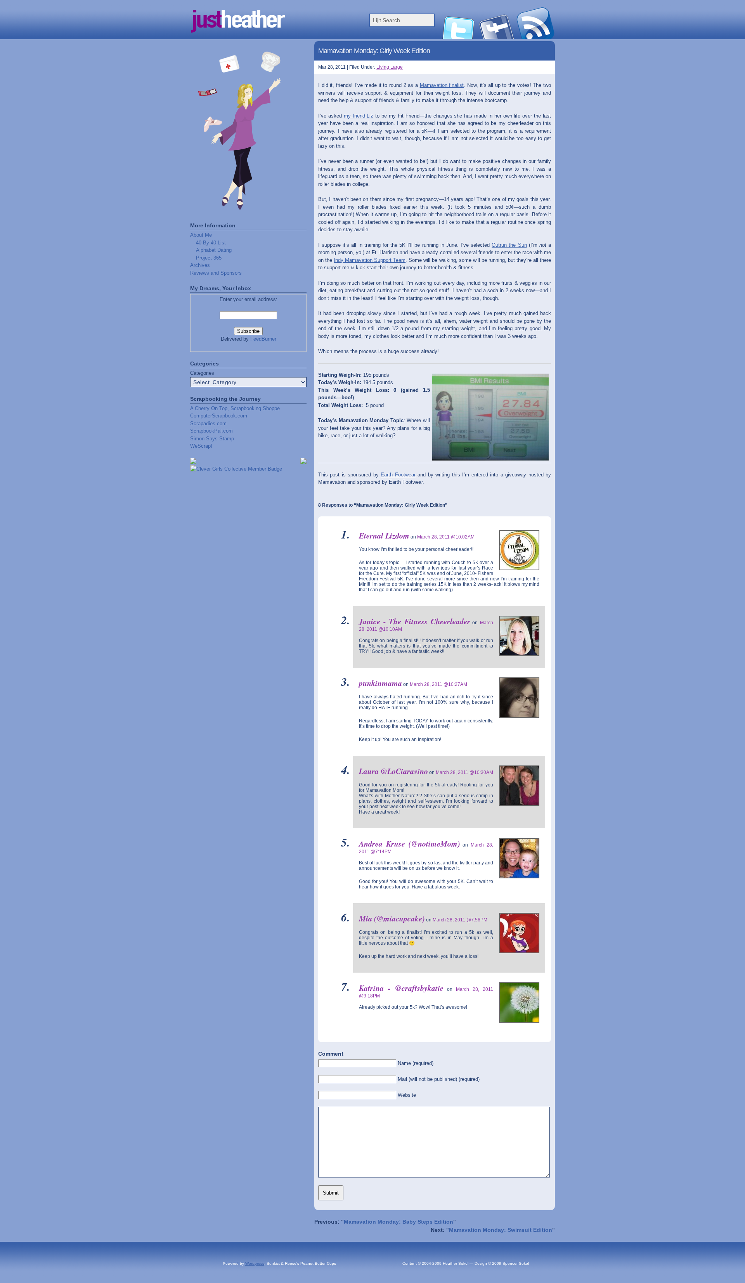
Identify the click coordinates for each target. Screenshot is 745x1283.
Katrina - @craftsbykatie (401, 987)
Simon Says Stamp (212, 439)
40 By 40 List (211, 243)
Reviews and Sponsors (216, 273)
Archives (200, 265)
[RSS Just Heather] (535, 37)
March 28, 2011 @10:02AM (446, 537)
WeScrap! (201, 446)
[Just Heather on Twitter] (457, 37)
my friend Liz (359, 116)
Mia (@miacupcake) (392, 918)
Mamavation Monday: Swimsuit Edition (500, 1230)
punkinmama (380, 682)
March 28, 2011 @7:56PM (460, 920)
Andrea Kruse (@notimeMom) (409, 843)
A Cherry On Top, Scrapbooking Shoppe (235, 408)
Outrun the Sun (509, 245)
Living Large (389, 67)
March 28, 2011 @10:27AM (438, 684)
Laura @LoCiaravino (393, 770)
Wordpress (254, 1263)
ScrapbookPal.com (211, 431)
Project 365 (209, 258)
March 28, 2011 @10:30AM (464, 772)
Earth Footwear (398, 475)
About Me (201, 235)
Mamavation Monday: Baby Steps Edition (398, 1222)
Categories (202, 373)
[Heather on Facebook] (496, 37)
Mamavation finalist (442, 85)
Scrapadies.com (208, 423)
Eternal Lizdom (384, 535)
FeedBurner (263, 339)
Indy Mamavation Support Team (369, 260)
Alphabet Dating (214, 250)
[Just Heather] (267, 37)
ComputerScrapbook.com (218, 416)
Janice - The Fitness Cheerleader (414, 621)
